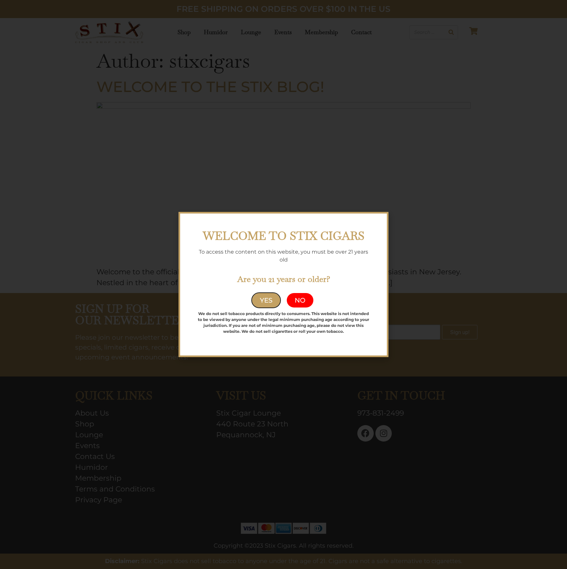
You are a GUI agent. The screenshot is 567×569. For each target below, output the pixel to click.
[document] (283, 284)
